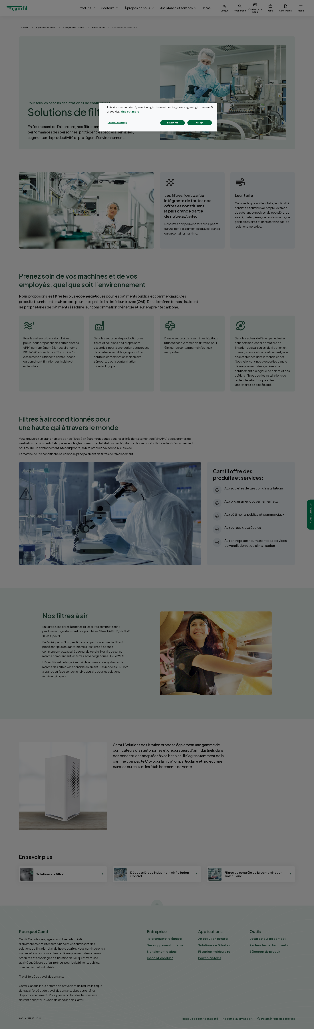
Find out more (130, 111)
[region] (158, 117)
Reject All (172, 122)
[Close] (212, 107)
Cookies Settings (117, 122)
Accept (200, 122)
